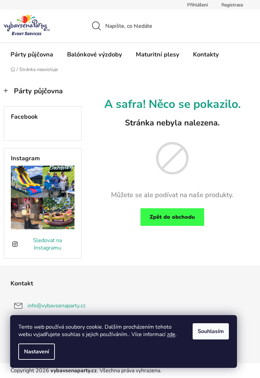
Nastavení (36, 351)
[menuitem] (32, 54)
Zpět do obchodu (172, 217)
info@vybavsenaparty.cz (56, 305)
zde (171, 334)
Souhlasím (211, 331)
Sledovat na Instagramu (47, 244)
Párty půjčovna (38, 91)
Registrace (232, 5)
